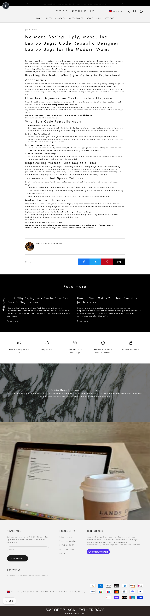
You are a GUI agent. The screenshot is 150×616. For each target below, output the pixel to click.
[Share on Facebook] (84, 262)
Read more (12, 321)
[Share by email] (119, 262)
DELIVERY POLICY (67, 549)
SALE (99, 18)
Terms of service (67, 541)
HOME (39, 18)
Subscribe (17, 558)
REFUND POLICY (67, 545)
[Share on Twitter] (95, 262)
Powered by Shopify (76, 592)
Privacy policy (66, 537)
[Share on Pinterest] (107, 262)
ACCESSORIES (76, 18)
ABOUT (90, 18)
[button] (5, 5)
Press (62, 553)
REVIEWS (109, 18)
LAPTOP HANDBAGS (55, 18)
